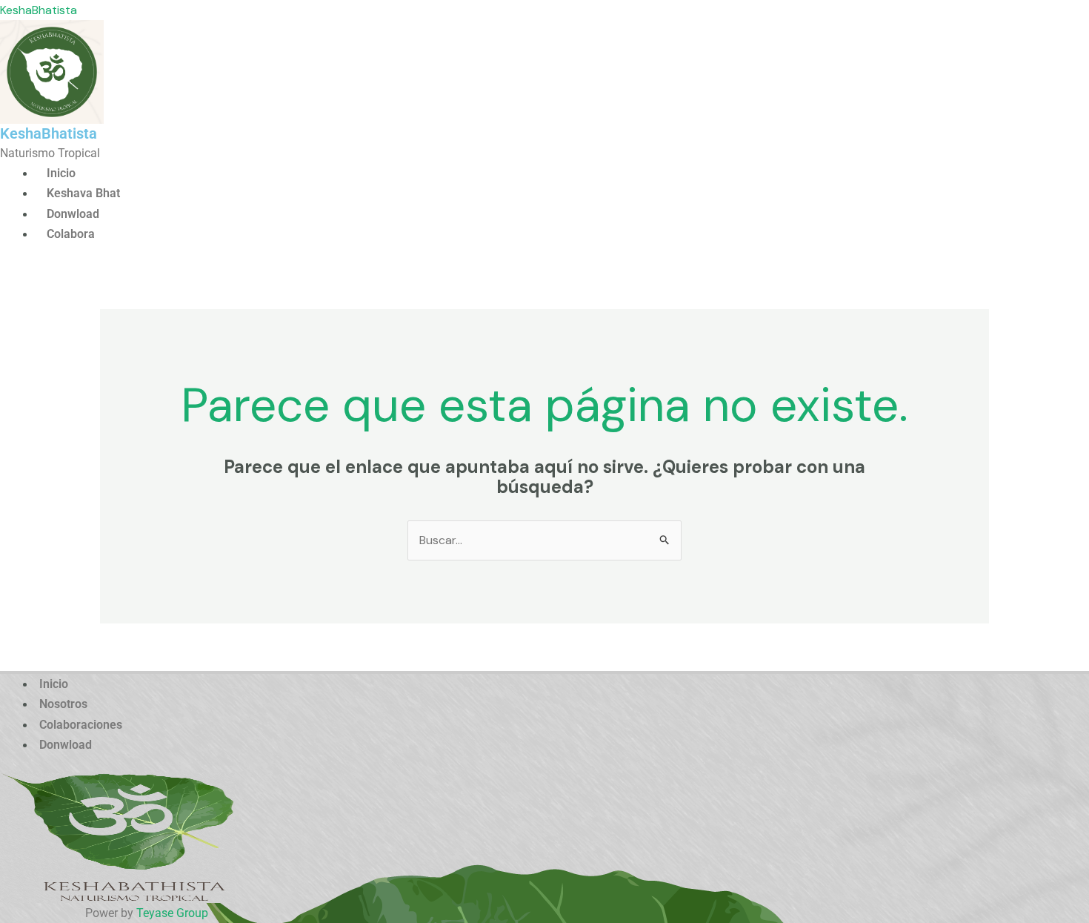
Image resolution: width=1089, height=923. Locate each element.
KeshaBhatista (38, 10)
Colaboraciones (80, 725)
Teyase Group (172, 913)
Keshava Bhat (83, 193)
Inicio (61, 173)
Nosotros (63, 704)
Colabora (71, 234)
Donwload (73, 214)
